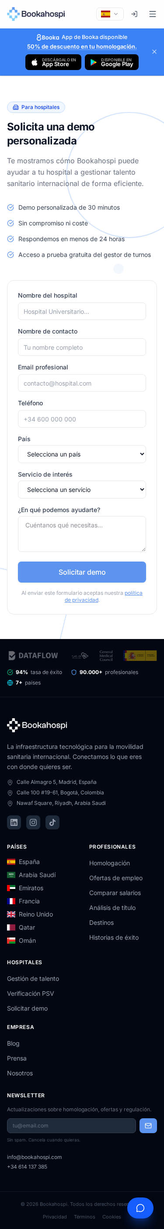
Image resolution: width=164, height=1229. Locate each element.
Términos (84, 1217)
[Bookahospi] (37, 14)
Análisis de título (112, 907)
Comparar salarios (115, 892)
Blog (13, 1043)
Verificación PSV (30, 993)
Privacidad (55, 1217)
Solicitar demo (82, 572)
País (24, 438)
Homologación (109, 863)
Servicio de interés (45, 474)
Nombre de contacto (47, 331)
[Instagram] (33, 822)
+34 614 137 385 (27, 1166)
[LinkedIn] (14, 822)
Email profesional (43, 367)
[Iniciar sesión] (134, 14)
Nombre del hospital (47, 295)
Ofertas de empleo (116, 877)
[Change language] (110, 14)
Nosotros (20, 1073)
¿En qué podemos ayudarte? (59, 509)
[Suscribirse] (148, 1125)
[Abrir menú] (153, 14)
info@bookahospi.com (34, 1157)
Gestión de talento (33, 978)
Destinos (101, 922)
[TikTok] (52, 822)
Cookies (111, 1217)
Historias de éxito (114, 937)
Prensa (17, 1058)
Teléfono (30, 403)
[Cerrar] (154, 52)
